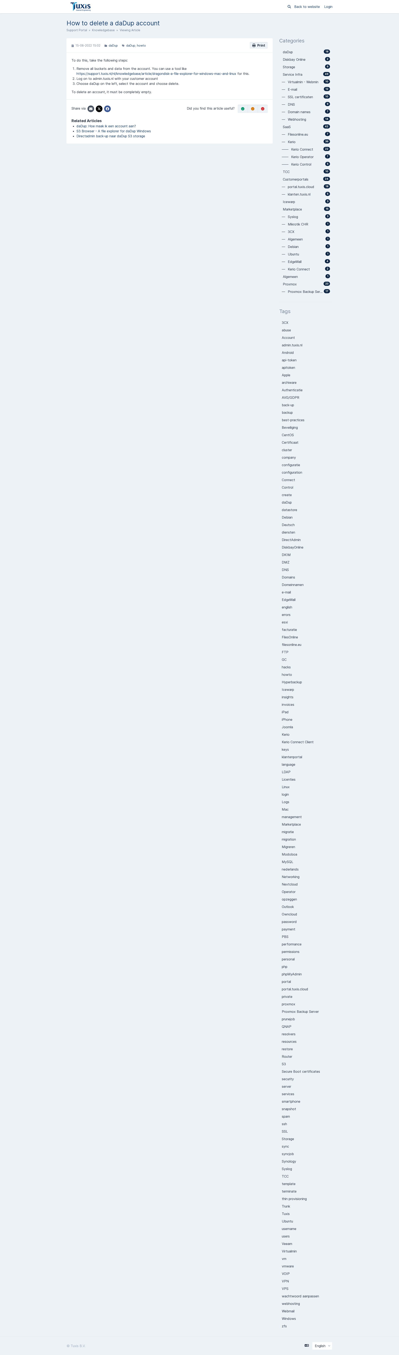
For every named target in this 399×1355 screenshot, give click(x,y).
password (289, 922)
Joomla (287, 727)
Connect (288, 480)
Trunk (286, 1206)
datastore (289, 510)
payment (288, 929)
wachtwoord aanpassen (300, 1296)
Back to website (307, 7)
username (289, 1229)
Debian (287, 517)
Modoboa (289, 854)
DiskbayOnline (292, 547)
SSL (285, 1131)
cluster (287, 450)
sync (285, 1146)
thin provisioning (294, 1199)
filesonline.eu (291, 645)
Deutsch (288, 525)
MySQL (287, 862)
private (287, 997)
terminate (289, 1191)
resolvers (289, 1034)
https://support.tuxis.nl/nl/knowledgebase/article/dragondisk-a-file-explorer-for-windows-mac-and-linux (156, 74)
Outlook (288, 907)
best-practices (293, 420)
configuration (292, 472)
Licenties (289, 779)
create (287, 495)
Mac (285, 809)
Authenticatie (292, 390)
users (286, 1236)
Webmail (288, 1311)
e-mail (286, 592)
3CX (285, 323)
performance (292, 944)
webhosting (291, 1304)
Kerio (285, 734)
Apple (286, 375)
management (292, 817)
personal (288, 959)
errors (286, 615)
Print (260, 45)
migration (289, 839)
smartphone (291, 1101)
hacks (286, 667)
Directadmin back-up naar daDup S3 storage (110, 136)
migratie (288, 832)
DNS (285, 570)
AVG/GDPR (290, 397)
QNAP (286, 1026)
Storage (288, 1139)
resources (289, 1041)
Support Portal (76, 30)
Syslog (287, 1169)
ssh (284, 1124)
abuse (286, 330)
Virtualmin (289, 1251)
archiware (289, 382)
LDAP (286, 772)
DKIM (286, 555)
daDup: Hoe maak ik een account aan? (106, 126)
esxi (285, 622)
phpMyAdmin (292, 974)
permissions (290, 952)
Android (288, 353)
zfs (284, 1326)
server (286, 1086)
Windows (289, 1319)
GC (284, 660)
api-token (289, 360)
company (289, 457)
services (288, 1094)
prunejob (288, 1019)
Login (328, 7)
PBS (285, 937)
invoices (288, 704)
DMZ (285, 562)
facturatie (289, 630)
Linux (286, 787)
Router (287, 1056)
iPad (285, 712)
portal (286, 982)
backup (287, 412)
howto (141, 45)
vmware (288, 1266)
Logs (285, 802)
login (285, 794)
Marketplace (291, 824)
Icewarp (288, 689)
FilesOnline (290, 637)
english (287, 607)
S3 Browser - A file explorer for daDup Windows (113, 131)
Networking (290, 877)
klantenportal (292, 757)
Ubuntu (287, 1221)
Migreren (288, 847)
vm (284, 1259)
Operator (289, 892)
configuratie (291, 465)
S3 (284, 1064)
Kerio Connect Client (298, 742)
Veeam (287, 1244)
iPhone (287, 719)
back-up (288, 405)
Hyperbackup (292, 682)
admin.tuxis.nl (292, 345)
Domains (288, 577)
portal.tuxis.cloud (295, 989)
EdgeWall (289, 600)
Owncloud (289, 914)
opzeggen (289, 899)
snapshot (289, 1109)
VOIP (286, 1274)
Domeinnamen (293, 585)
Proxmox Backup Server (300, 1011)
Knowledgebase (103, 30)
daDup (113, 45)
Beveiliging (290, 427)
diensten (288, 532)
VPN (285, 1281)
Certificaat (290, 442)
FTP (285, 652)
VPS (285, 1289)
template (289, 1184)
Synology (289, 1161)
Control (287, 487)
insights (287, 697)
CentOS (288, 435)
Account (288, 338)
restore (287, 1049)
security (288, 1079)
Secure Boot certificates (301, 1071)
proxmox (288, 1004)
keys (285, 749)
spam (286, 1116)
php (284, 967)
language (288, 764)
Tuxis (286, 1214)
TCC (285, 1176)
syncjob (288, 1154)
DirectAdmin (291, 540)
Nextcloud (290, 884)
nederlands (290, 869)
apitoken (288, 367)
